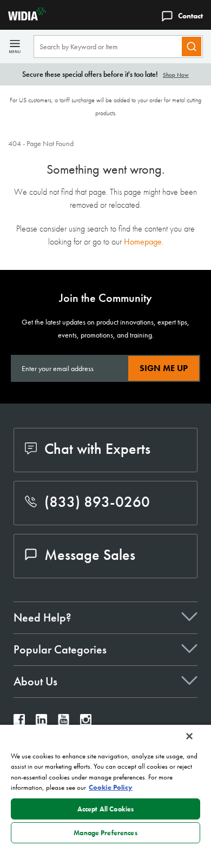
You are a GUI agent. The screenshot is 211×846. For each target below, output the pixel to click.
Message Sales (89, 554)
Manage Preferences (105, 832)
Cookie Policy (111, 787)
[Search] (191, 46)
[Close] (189, 736)
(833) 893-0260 (97, 501)
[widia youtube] (63, 722)
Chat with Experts (97, 448)
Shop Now (176, 74)
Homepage (143, 241)
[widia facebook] (19, 722)
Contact (190, 16)
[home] (23, 17)
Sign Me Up (164, 368)
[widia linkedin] (41, 722)
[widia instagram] (85, 722)
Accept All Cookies (105, 809)
